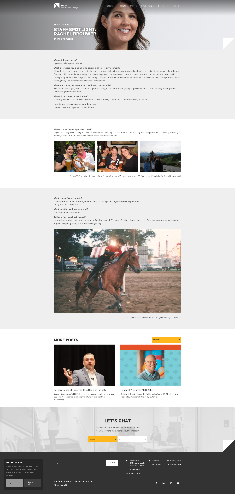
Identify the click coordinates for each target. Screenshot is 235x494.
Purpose (110, 6)
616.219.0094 (156, 464)
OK (10, 483)
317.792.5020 (175, 464)
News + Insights (148, 6)
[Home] (66, 6)
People (123, 6)
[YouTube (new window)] (178, 483)
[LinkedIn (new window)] (163, 483)
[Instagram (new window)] (171, 483)
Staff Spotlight (63, 39)
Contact (164, 6)
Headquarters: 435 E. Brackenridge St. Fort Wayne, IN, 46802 (137, 465)
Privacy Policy (29, 483)
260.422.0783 (133, 473)
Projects (133, 6)
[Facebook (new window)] (156, 483)
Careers (175, 6)
